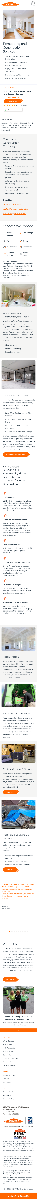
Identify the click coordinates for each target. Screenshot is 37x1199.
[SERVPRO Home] (10, 3)
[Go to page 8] (25, 931)
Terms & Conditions (9, 1092)
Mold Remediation (9, 1048)
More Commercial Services (15, 454)
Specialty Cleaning (9, 1062)
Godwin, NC (26, 123)
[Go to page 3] (14, 931)
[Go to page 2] (12, 931)
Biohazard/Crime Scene (24, 264)
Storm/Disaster (8, 1051)
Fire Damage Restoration (14, 213)
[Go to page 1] (10, 931)
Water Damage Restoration (15, 209)
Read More (10, 979)
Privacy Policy (7, 1095)
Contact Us (7, 1082)
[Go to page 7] (23, 931)
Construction (7, 1055)
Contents (6, 278)
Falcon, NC (17, 123)
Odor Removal (19, 273)
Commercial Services (12, 204)
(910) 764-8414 (12, 101)
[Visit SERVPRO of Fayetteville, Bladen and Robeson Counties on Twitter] (18, 1030)
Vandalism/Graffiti (23, 275)
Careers (6, 1079)
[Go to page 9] (27, 931)
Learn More (10, 792)
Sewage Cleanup (9, 264)
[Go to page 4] (16, 931)
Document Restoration (25, 271)
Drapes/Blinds (8, 273)
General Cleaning (9, 1065)
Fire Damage (7, 1044)
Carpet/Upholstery (16, 268)
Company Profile (9, 1075)
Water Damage (8, 1041)
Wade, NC (5, 128)
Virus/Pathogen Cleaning (12, 266)
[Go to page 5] (18, 931)
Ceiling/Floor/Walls (9, 271)
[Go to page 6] (21, 931)
